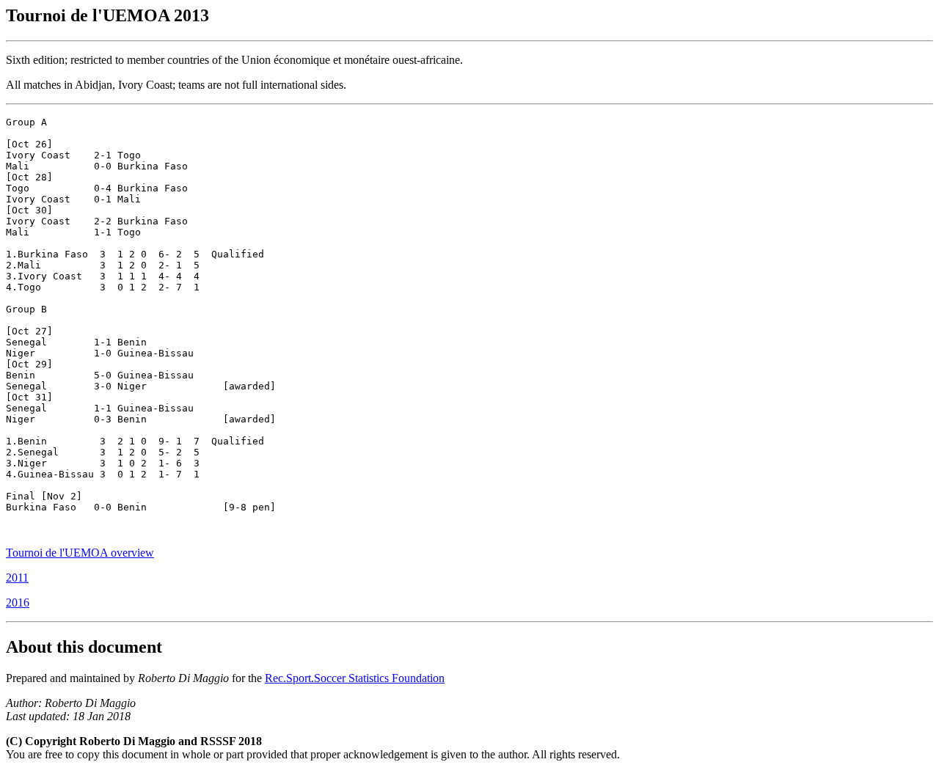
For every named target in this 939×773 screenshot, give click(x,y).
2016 (17, 602)
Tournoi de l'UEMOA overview (80, 552)
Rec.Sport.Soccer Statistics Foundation (355, 678)
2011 (17, 577)
